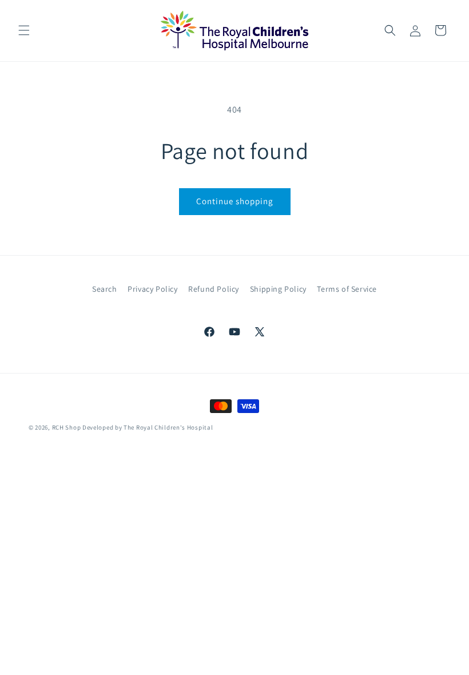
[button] (24, 30)
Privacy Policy (152, 289)
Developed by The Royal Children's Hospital (147, 427)
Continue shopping (234, 201)
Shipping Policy (278, 289)
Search (104, 289)
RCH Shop (66, 427)
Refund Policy (213, 289)
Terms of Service (347, 289)
